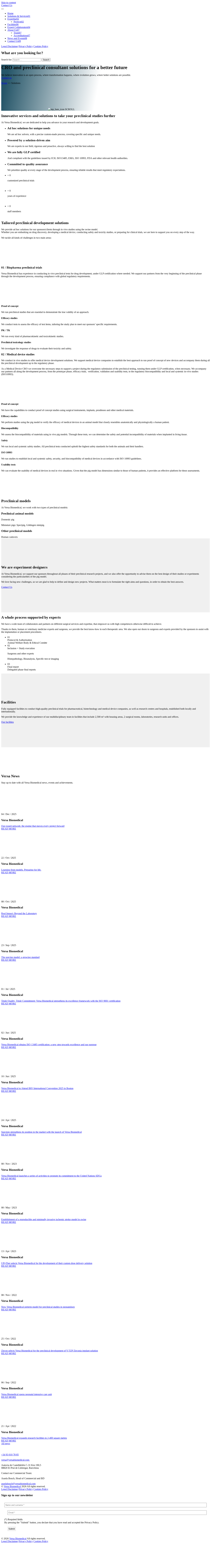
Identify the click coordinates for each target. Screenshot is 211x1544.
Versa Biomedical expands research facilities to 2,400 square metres (34, 1438)
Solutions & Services (17, 16)
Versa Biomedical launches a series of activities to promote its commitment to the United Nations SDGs (51, 1175)
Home (10, 13)
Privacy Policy (26, 46)
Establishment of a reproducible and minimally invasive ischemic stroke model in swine (43, 1219)
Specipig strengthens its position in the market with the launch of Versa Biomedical (41, 1132)
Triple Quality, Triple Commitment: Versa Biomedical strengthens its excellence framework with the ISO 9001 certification (60, 1001)
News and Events (16, 38)
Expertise (12, 19)
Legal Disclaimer (9, 46)
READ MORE (8, 829)
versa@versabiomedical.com (15, 1460)
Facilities (11, 24)
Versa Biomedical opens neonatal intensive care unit (26, 1394)
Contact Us (6, 5)
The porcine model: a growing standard (20, 957)
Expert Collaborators (17, 27)
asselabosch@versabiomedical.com (18, 1483)
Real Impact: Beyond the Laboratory (19, 913)
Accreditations (21, 35)
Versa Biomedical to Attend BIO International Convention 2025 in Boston (37, 1088)
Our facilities (7, 722)
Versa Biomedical (12, 1486)
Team (16, 32)
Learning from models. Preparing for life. (21, 869)
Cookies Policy (40, 46)
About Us (12, 30)
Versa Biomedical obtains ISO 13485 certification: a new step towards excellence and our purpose (49, 1044)
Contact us (6, 77)
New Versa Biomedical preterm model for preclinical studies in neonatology (38, 1307)
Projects (17, 21)
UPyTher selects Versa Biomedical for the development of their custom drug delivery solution (46, 1263)
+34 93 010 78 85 (10, 1454)
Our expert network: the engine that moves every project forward (32, 826)
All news (5, 1443)
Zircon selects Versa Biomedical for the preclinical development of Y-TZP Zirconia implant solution (49, 1350)
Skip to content (8, 2)
